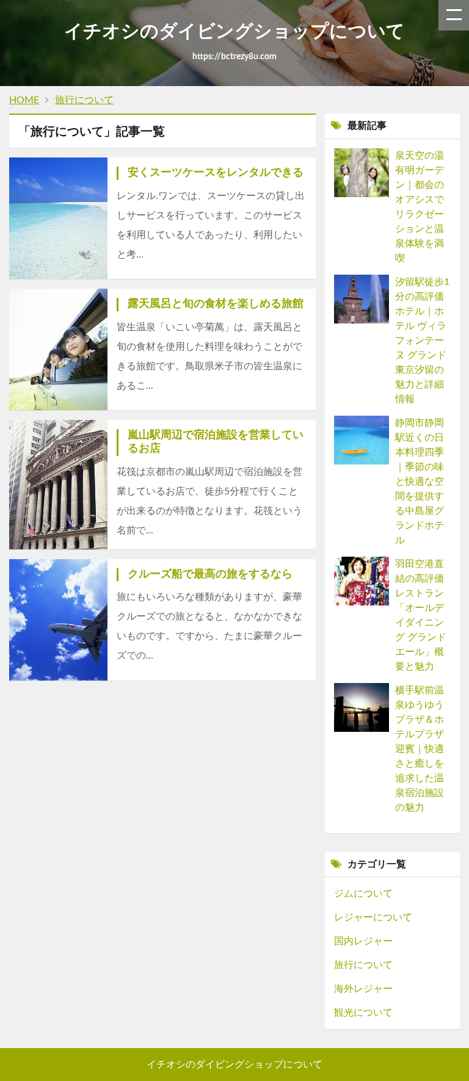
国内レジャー (363, 941)
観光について (363, 1013)
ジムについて (363, 893)
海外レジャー (363, 989)
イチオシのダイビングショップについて (234, 1064)
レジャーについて (373, 917)
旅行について (363, 965)
